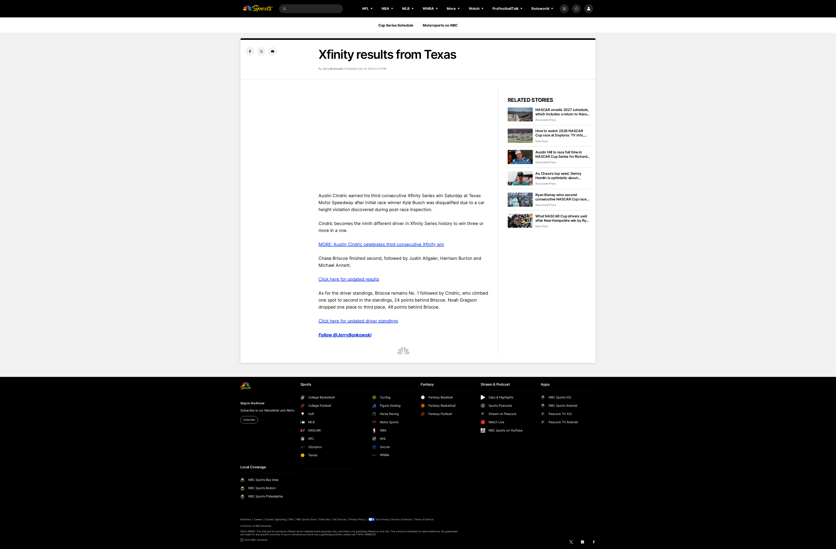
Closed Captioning (276, 519)
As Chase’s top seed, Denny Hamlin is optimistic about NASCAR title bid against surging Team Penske (562, 175)
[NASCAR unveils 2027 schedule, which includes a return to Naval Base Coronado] (520, 114)
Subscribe (249, 419)
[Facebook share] (250, 51)
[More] (564, 8)
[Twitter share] (261, 51)
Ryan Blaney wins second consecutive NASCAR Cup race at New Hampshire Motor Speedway (561, 197)
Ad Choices (339, 519)
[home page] (258, 9)
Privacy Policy (357, 519)
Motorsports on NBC (440, 25)
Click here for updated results (349, 279)
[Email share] (272, 51)
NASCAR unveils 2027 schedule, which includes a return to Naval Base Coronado (562, 111)
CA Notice (406, 519)
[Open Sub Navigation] (372, 8)
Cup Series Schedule (395, 25)
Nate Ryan (541, 141)
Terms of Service (424, 519)
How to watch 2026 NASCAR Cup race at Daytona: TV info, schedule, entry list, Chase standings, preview (559, 133)
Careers (258, 519)
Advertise (245, 519)
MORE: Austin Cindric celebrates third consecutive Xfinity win (381, 244)
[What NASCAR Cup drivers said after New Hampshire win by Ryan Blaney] (520, 221)
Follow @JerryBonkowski (345, 334)
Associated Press (545, 119)
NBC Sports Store (306, 519)
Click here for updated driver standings (358, 321)
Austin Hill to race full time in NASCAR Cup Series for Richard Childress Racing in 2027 (561, 154)
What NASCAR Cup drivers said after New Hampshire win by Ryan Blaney (562, 218)
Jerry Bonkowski (332, 68)
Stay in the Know (252, 403)
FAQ (291, 519)
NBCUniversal (263, 525)
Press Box (325, 519)
